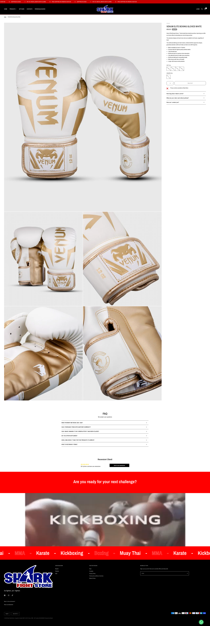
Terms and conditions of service (96, 576)
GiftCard (21, 9)
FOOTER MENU (93, 565)
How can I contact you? (173, 102)
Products (12, 9)
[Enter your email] (187, 573)
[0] (205, 9)
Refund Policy (92, 578)
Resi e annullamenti (8, 604)
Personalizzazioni (40, 9)
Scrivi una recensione (119, 465)
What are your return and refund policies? (178, 98)
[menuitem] (6, 9)
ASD (56, 573)
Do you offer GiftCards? (69, 436)
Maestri (56, 569)
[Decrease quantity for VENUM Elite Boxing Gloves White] (168, 83)
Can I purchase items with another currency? (76, 427)
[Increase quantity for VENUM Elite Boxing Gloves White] (172, 83)
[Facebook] (6, 595)
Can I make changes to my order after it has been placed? (80, 431)
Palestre (57, 571)
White (168, 77)
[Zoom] (158, 26)
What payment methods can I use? (72, 423)
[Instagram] (10, 595)
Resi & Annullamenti (9, 601)
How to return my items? (69, 444)
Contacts (29, 9)
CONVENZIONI (59, 565)
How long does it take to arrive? (175, 93)
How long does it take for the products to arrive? (78, 440)
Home (5, 9)
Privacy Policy (92, 573)
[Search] (202, 9)
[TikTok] (13, 595)
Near (90, 569)
